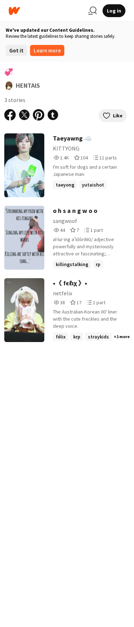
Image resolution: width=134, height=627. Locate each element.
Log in (114, 10)
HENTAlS (28, 85)
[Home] (46, 10)
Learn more (47, 50)
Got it (16, 50)
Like (118, 115)
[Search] (92, 10)
